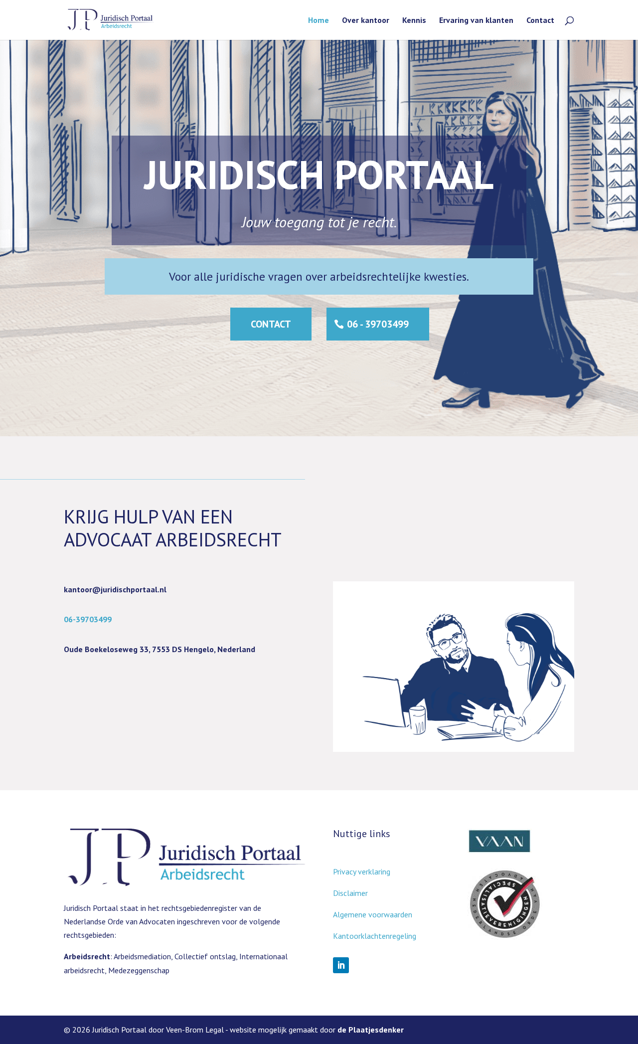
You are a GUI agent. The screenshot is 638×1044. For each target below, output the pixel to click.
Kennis (414, 20)
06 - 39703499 (378, 324)
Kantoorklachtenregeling (374, 936)
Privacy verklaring (361, 871)
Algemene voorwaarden (372, 914)
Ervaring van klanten (476, 20)
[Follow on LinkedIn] (341, 965)
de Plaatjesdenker (370, 1030)
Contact (540, 20)
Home (318, 20)
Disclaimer (350, 893)
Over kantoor (365, 20)
